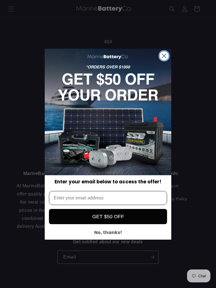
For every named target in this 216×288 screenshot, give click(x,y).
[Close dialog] (164, 56)
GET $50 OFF (108, 216)
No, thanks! (108, 232)
